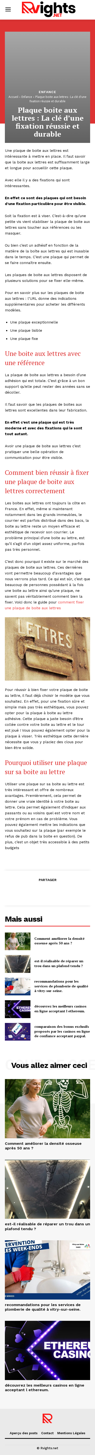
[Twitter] (36, 892)
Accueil (13, 97)
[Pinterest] (47, 892)
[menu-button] (8, 10)
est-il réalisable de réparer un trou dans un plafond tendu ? (58, 963)
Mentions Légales (71, 1433)
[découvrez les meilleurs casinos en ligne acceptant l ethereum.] (17, 1009)
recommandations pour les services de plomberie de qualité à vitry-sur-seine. (61, 986)
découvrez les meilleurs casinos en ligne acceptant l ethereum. (60, 1008)
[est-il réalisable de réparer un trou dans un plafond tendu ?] (17, 964)
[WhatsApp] (58, 892)
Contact (47, 1433)
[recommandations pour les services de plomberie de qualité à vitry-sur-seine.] (17, 987)
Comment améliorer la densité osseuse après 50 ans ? (59, 941)
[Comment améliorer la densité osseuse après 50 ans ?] (17, 941)
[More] (70, 892)
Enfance (47, 92)
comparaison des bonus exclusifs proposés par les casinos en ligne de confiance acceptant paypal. (62, 1031)
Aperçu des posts (24, 1433)
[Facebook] (25, 892)
